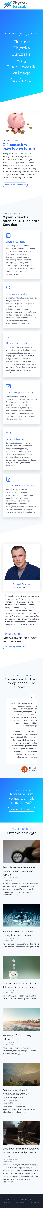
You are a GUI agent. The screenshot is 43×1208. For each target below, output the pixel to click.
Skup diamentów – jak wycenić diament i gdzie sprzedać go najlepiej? (19, 871)
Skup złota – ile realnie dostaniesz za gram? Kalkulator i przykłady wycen (21, 1152)
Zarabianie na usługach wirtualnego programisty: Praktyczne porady (16, 1094)
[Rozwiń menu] (38, 4)
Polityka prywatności (21, 1202)
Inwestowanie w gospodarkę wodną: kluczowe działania (18, 933)
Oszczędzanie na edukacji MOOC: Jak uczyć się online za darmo (21, 985)
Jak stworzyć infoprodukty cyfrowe (17, 1037)
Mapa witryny (34, 1202)
